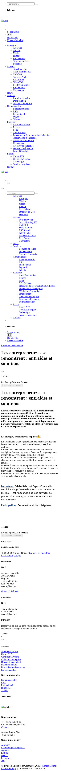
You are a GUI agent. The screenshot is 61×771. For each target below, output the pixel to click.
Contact (4, 727)
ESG (3, 682)
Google (17, 555)
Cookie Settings (8, 768)
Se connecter (13, 32)
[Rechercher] (36, 4)
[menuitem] (9, 37)
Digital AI (6, 688)
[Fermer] (2, 188)
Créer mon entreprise (11, 659)
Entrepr (9, 680)
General (48, 766)
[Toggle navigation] (8, 183)
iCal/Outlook (7, 555)
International (7, 685)
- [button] (1, 636)
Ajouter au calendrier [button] (40, 553)
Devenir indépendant (11, 662)
